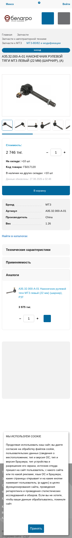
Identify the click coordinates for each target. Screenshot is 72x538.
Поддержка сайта (12, 536)
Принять (36, 528)
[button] (64, 152)
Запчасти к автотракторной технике (24, 38)
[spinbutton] (55, 152)
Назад (37, 50)
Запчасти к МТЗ (12, 43)
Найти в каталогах (14, 236)
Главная (7, 34)
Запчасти (23, 34)
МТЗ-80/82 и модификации (43, 43)
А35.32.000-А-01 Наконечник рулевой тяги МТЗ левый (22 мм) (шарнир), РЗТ (42, 293)
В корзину (40, 190)
